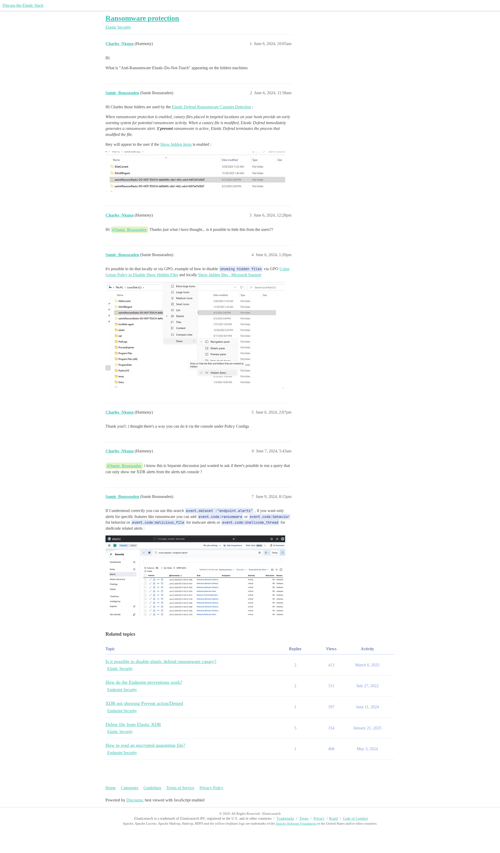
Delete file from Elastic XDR (133, 724)
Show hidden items (176, 144)
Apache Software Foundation (296, 823)
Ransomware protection (142, 18)
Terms (303, 818)
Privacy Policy (211, 788)
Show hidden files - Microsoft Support (229, 275)
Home (110, 788)
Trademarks (285, 818)
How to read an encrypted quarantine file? (145, 745)
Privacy (319, 818)
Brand (333, 818)
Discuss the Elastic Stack (23, 5)
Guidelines (152, 788)
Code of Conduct (355, 818)
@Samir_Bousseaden (129, 230)
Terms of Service (180, 788)
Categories (129, 788)
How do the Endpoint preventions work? (143, 682)
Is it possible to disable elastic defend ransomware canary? (160, 661)
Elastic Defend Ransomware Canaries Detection (211, 107)
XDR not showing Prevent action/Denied (144, 703)
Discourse (134, 800)
